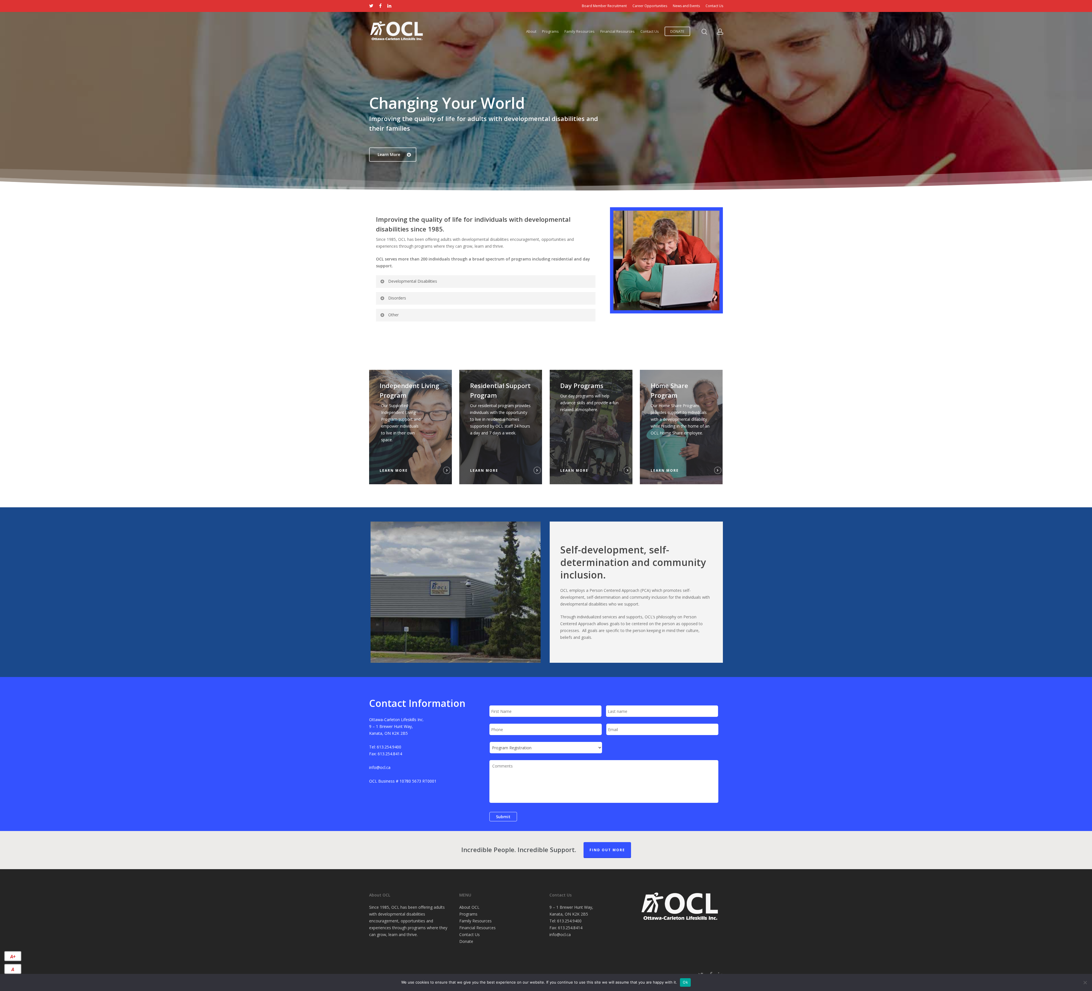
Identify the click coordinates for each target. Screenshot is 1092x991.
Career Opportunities (649, 5)
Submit (503, 816)
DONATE (677, 31)
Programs (550, 31)
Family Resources (579, 31)
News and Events (686, 5)
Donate (466, 941)
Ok (685, 982)
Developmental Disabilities (412, 281)
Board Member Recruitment (604, 5)
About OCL (469, 907)
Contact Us (714, 5)
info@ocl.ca (560, 934)
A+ (12, 956)
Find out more (607, 850)
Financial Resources (617, 31)
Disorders (397, 298)
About (531, 31)
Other (393, 314)
